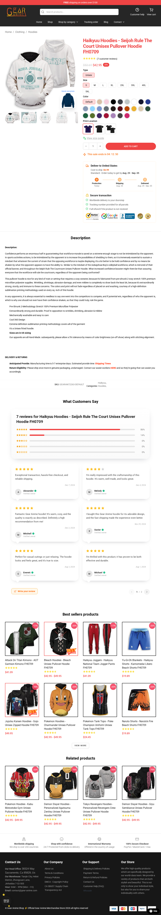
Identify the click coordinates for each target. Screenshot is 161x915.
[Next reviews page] (147, 592)
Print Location (90, 121)
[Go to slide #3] (45, 117)
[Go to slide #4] (61, 117)
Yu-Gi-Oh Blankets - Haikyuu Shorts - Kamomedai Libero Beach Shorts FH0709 (137, 664)
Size (85, 80)
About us (49, 868)
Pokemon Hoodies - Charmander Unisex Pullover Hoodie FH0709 (59, 725)
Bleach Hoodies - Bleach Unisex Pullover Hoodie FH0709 (57, 664)
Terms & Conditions (54, 873)
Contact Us (88, 882)
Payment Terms (91, 873)
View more (81, 745)
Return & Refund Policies (95, 877)
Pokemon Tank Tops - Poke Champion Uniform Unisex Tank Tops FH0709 (98, 725)
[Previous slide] (10, 74)
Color (85, 96)
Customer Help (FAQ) (93, 886)
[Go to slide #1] (12, 117)
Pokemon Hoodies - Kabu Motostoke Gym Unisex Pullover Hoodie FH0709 (19, 808)
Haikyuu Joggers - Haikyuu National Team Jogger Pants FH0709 (99, 664)
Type (85, 70)
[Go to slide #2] (28, 117)
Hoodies (32, 31)
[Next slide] (73, 74)
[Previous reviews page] (131, 592)
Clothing (20, 31)
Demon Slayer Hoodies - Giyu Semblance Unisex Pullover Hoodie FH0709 (138, 808)
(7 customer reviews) (107, 59)
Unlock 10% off (6, 901)
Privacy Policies (52, 877)
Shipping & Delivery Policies (96, 868)
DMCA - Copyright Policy (56, 882)
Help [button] (155, 911)
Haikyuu (102, 383)
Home (8, 31)
